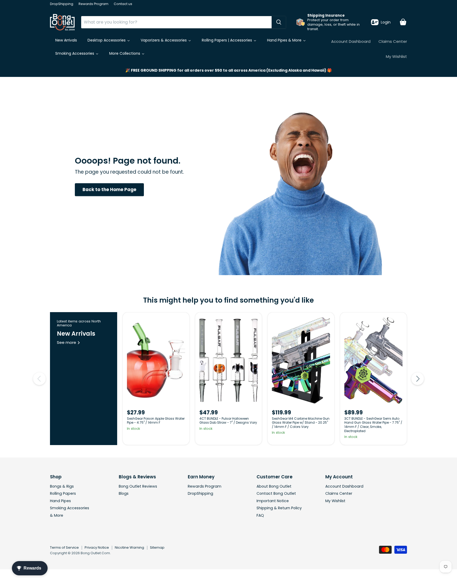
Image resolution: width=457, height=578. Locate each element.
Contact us (123, 4)
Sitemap (157, 547)
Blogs (124, 493)
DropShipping (61, 4)
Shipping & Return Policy (279, 508)
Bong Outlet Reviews (138, 486)
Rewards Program (93, 4)
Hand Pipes (60, 500)
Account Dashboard (351, 41)
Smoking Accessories (69, 508)
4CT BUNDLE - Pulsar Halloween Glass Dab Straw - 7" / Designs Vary (228, 420)
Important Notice (273, 500)
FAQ (260, 515)
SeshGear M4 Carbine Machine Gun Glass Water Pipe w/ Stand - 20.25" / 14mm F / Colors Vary (301, 422)
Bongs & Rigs (62, 486)
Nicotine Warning (129, 547)
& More (56, 515)
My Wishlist (396, 56)
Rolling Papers (63, 493)
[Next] (417, 378)
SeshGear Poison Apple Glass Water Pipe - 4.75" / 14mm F (156, 420)
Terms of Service (64, 547)
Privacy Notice (97, 547)
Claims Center (392, 41)
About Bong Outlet (274, 486)
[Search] (279, 22)
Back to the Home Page (109, 189)
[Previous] (39, 378)
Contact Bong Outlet (276, 493)
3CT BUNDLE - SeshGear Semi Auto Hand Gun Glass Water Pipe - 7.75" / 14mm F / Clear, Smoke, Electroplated (373, 424)
